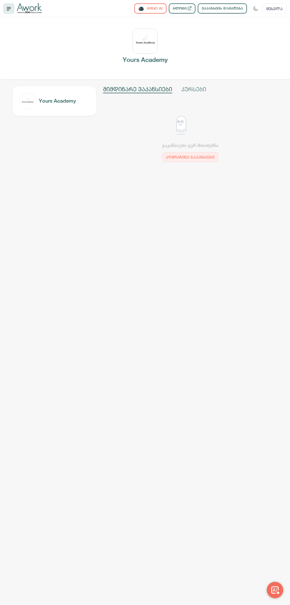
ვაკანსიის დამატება (222, 8)
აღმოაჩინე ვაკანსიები (190, 157)
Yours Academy (57, 101)
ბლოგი (180, 8)
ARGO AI (154, 8)
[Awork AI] (275, 590)
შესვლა (274, 8)
